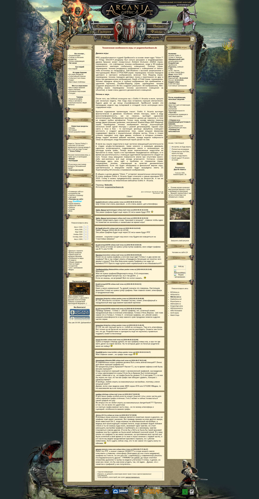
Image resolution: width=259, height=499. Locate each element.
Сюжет (71, 80)
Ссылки (72, 209)
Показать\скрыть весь (79, 223)
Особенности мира (76, 258)
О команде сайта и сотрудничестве (75, 192)
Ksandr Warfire (83, 491)
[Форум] (154, 38)
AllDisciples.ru (175, 304)
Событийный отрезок (77, 76)
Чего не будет (74, 264)
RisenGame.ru (175, 301)
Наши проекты (74, 204)
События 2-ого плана (77, 78)
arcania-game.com (175, 61)
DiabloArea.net (175, 299)
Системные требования (177, 86)
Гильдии (72, 93)
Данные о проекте (76, 251)
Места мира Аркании (77, 88)
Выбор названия (75, 253)
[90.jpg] (180, 237)
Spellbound (172, 65)
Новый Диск (179, 72)
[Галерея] (104, 32)
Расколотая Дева (75, 99)
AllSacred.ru (174, 295)
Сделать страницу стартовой (75, 196)
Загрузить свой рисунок (180, 241)
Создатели (73, 266)
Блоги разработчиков (77, 132)
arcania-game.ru (87, 490)
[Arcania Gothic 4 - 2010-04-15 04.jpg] (180, 219)
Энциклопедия (74, 55)
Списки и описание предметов (76, 58)
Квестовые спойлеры (77, 82)
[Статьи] (103, 26)
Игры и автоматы (75, 101)
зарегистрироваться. (132, 477)
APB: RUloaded (176, 311)
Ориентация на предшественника (75, 255)
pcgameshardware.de (114, 187)
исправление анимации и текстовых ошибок (178, 114)
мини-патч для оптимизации (179, 104)
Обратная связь (75, 205)
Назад (129, 196)
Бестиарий (73, 69)
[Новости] (84, 227)
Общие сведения (75, 262)
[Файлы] (156, 32)
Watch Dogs (174, 315)
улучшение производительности (176, 109)
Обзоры (72, 128)
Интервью (73, 130)
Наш (71, 202)
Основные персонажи (77, 91)
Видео (71, 270)
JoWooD (180, 67)
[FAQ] (104, 38)
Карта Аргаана (74, 89)
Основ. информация (76, 61)
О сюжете (72, 260)
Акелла (176, 71)
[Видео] (158, 26)
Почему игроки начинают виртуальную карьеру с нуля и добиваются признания (179, 189)
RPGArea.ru (174, 292)
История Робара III (76, 74)
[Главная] (130, 23)
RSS (70, 211)
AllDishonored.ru (176, 308)
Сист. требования (76, 268)
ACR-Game (174, 313)
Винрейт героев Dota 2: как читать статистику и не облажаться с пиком (179, 195)
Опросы (72, 207)
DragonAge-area (176, 306)
